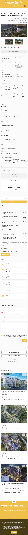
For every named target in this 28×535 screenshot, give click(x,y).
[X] (12, 361)
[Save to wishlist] (25, 374)
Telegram (4, 316)
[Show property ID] (15, 47)
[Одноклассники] (10, 361)
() (15, 6)
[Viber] (15, 361)
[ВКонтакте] (8, 361)
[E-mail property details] (8, 47)
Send (24, 340)
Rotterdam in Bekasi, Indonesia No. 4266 (12, 452)
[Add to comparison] (23, 374)
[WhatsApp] (17, 361)
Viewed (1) (24, 20)
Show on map (15, 51)
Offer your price (23, 22)
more (2, 100)
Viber (19, 315)
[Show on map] (2, 47)
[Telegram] (19, 361)
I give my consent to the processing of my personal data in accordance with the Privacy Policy (15, 336)
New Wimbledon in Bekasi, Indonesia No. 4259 (13, 424)
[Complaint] (18, 47)
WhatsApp (12, 315)
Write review (5, 254)
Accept (14, 532)
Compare (14, 201)
